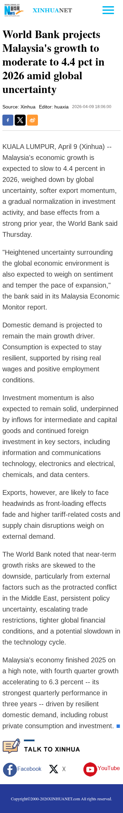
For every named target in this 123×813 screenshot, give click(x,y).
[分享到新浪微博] (32, 120)
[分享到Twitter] (20, 120)
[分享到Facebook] (7, 120)
